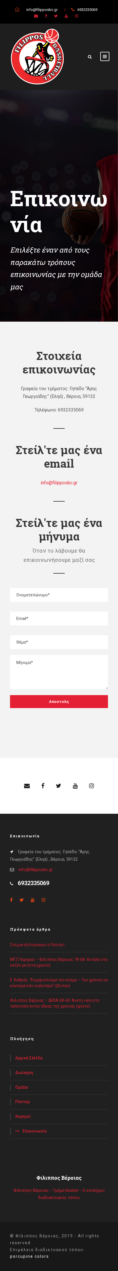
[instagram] (76, 16)
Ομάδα (21, 1087)
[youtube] (66, 16)
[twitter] (56, 16)
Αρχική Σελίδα (29, 1058)
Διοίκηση (24, 1072)
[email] (36, 16)
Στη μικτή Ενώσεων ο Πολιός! (37, 944)
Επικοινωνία (35, 1131)
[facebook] (46, 16)
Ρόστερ (22, 1101)
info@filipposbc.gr (59, 482)
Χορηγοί (23, 1116)
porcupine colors (29, 1256)
